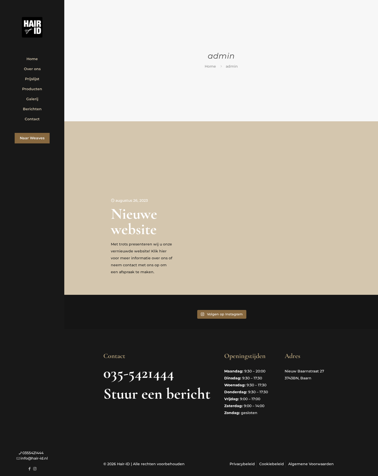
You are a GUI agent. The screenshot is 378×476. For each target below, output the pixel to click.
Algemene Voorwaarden (311, 464)
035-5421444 (138, 373)
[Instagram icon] (35, 468)
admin (232, 66)
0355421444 (32, 453)
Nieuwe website (134, 222)
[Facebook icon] (29, 468)
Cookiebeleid (271, 464)
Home (210, 66)
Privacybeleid (242, 464)
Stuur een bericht (156, 394)
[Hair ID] (32, 27)
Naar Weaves (32, 138)
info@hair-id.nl (34, 458)
